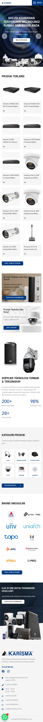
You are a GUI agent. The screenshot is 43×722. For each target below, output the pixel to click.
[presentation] (4, 36)
